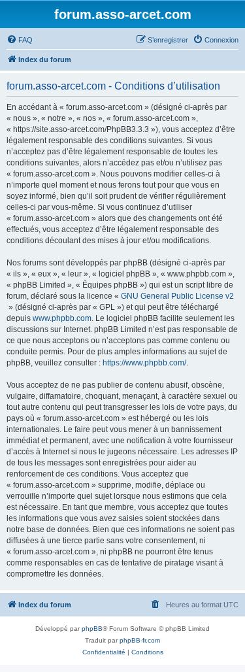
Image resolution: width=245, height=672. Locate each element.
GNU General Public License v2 (177, 296)
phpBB (92, 628)
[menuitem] (20, 40)
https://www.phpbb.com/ (144, 362)
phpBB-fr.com (140, 640)
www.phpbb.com (62, 318)
